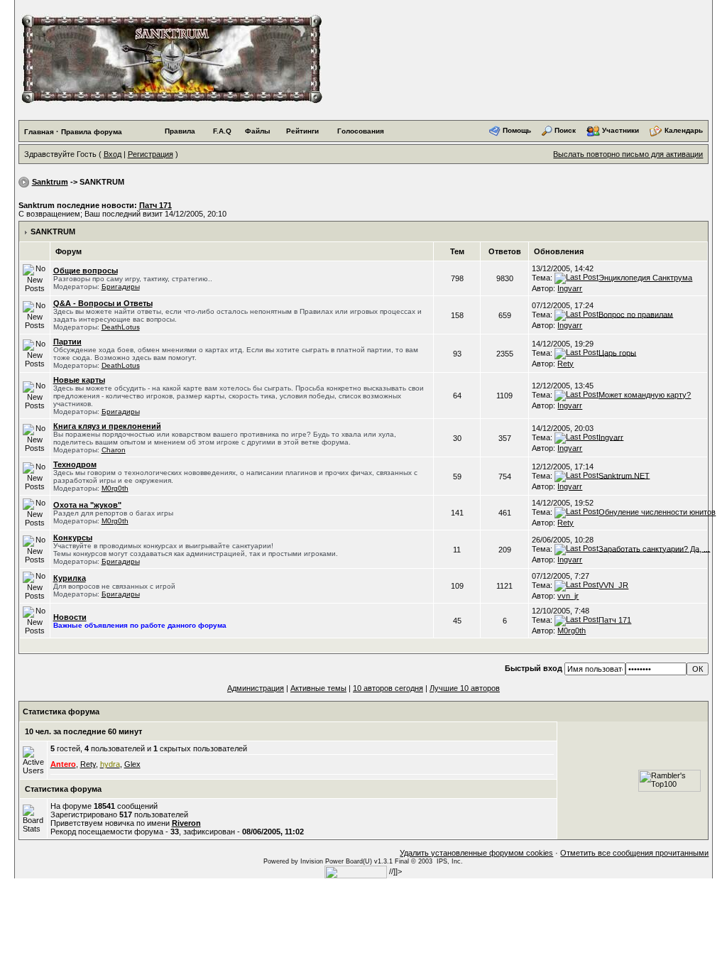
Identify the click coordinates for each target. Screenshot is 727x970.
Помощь (517, 130)
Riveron (186, 823)
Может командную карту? (644, 395)
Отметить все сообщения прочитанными (634, 853)
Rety (565, 363)
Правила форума (91, 132)
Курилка (69, 578)
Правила (180, 131)
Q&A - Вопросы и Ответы (103, 303)
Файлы (257, 131)
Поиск (565, 130)
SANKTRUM (53, 231)
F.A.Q (222, 131)
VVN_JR (613, 585)
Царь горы (617, 352)
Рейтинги (302, 131)
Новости (70, 617)
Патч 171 (155, 205)
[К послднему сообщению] (576, 277)
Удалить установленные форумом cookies (476, 853)
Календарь (684, 130)
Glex (132, 764)
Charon (114, 450)
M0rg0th (115, 488)
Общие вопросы (85, 270)
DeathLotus (121, 327)
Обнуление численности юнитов (657, 512)
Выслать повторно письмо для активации (628, 154)
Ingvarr (569, 288)
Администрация (255, 688)
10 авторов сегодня (388, 688)
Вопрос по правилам (635, 314)
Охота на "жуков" (87, 505)
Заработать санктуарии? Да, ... (654, 548)
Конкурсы (72, 537)
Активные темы (318, 688)
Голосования (360, 131)
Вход (112, 154)
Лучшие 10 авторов (465, 688)
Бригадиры (121, 286)
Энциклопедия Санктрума (645, 277)
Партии (67, 341)
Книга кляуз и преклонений (107, 426)
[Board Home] (171, 58)
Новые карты (79, 380)
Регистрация (150, 154)
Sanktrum (50, 182)
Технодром (75, 464)
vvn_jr (568, 596)
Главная (39, 132)
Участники (620, 130)
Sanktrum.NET (624, 475)
